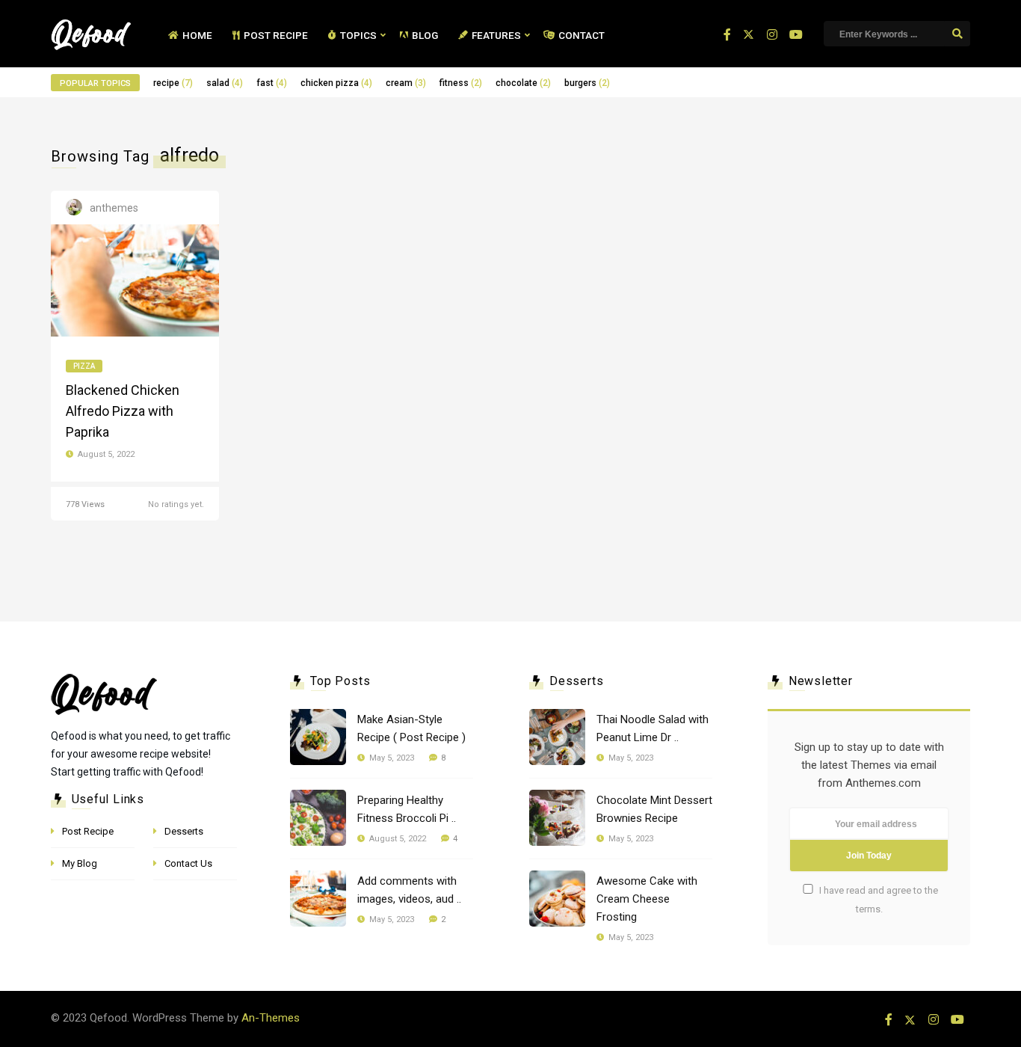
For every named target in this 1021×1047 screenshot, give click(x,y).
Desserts (183, 831)
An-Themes (270, 1018)
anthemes (114, 208)
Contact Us (188, 863)
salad (224, 83)
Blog (425, 35)
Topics (358, 35)
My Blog (79, 863)
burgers (587, 83)
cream (406, 83)
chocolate (523, 83)
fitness (460, 83)
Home (197, 35)
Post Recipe (276, 35)
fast (271, 83)
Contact (581, 35)
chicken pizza (336, 83)
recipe (173, 83)
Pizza (84, 366)
